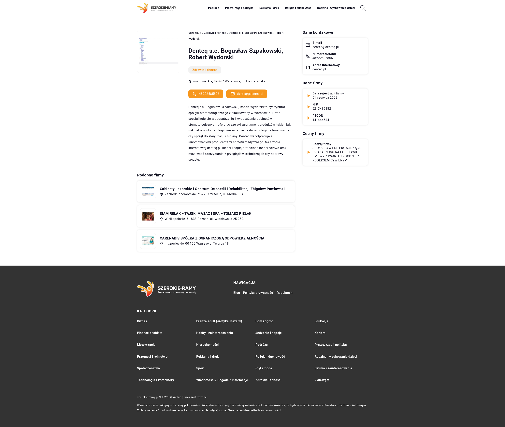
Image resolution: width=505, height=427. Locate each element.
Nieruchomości (207, 345)
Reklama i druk (269, 7)
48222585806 (209, 94)
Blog (236, 293)
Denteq (193, 107)
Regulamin (285, 293)
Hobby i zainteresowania (214, 333)
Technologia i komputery (155, 380)
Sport (200, 368)
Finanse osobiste (149, 333)
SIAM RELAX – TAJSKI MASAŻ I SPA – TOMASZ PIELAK (206, 213)
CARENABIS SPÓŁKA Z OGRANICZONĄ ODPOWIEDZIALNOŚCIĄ (212, 238)
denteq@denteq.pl (250, 94)
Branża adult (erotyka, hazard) (219, 321)
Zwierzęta (322, 380)
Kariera (320, 333)
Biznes (142, 321)
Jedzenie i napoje (268, 333)
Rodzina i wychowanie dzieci (336, 7)
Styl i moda (263, 368)
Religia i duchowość (298, 7)
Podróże (213, 7)
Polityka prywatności (258, 293)
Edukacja (321, 321)
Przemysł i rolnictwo (152, 356)
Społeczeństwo (148, 368)
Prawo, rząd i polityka (239, 7)
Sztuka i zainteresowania (333, 368)
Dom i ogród (264, 321)
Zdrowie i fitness (204, 70)
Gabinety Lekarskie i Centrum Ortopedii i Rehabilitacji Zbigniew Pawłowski (222, 189)
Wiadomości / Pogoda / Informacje (222, 380)
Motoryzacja (146, 345)
